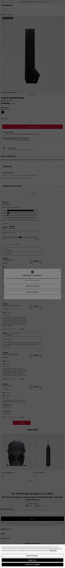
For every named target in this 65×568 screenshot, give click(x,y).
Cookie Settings (32, 556)
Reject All (32, 560)
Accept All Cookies (32, 564)
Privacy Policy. (53, 550)
